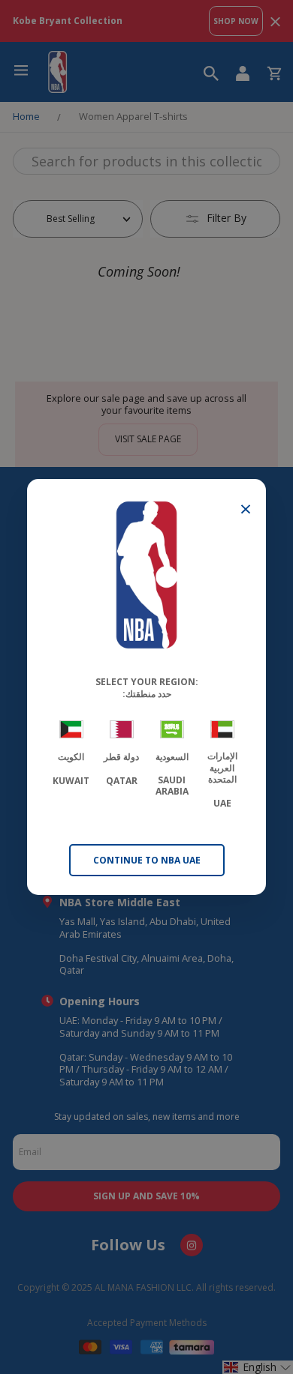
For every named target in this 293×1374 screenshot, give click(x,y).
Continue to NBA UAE (147, 860)
